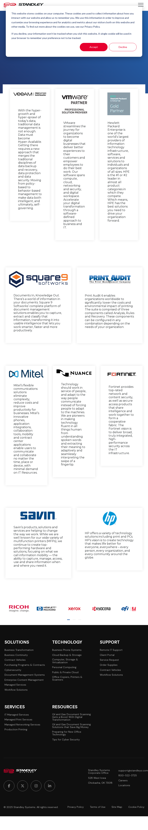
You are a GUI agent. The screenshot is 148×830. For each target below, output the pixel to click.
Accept (94, 46)
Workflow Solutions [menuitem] (16, 689)
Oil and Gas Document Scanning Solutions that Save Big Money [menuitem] (71, 726)
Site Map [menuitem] (117, 807)
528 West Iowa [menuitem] (97, 778)
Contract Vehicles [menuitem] (15, 660)
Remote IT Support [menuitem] (111, 650)
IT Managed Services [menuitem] (17, 714)
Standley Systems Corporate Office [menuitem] (99, 771)
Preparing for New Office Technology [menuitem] (66, 733)
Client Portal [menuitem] (107, 655)
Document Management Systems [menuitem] (25, 675)
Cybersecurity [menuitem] (13, 670)
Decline (123, 46)
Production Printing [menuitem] (16, 729)
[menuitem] (9, 785)
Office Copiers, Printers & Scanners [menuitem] (67, 678)
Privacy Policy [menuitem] (76, 807)
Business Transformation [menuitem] (19, 650)
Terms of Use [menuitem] (97, 807)
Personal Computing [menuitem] (64, 667)
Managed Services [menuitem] (15, 684)
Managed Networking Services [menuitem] (22, 724)
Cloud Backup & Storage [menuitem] (67, 655)
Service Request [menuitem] (109, 660)
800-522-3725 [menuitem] (127, 775)
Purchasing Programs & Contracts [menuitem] (25, 665)
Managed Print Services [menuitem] (18, 719)
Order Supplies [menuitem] (108, 665)
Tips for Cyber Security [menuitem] (66, 739)
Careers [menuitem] (123, 780)
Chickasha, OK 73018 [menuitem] (100, 783)
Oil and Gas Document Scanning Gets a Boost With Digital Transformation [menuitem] (71, 717)
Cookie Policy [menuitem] (136, 807)
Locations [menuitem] (124, 785)
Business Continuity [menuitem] (16, 655)
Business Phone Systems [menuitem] (67, 650)
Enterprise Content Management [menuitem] (24, 680)
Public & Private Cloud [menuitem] (65, 672)
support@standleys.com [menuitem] (133, 770)
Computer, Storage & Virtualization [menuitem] (65, 661)
